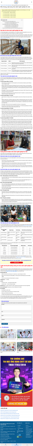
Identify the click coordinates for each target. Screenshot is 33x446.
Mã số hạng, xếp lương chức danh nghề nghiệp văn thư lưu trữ (24, 352)
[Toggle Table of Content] (21, 20)
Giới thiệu (19, 425)
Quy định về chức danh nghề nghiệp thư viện (9, 21)
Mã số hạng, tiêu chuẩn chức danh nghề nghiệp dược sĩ (24, 339)
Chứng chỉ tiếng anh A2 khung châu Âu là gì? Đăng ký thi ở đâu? (9, 413)
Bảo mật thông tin (28, 437)
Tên (2, 311)
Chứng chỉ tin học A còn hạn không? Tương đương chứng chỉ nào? (10, 415)
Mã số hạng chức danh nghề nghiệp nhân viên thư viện (12, 22)
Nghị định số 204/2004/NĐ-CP (27, 225)
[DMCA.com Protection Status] (19, 436)
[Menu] (1, 2)
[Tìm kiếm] (31, 2)
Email (3, 315)
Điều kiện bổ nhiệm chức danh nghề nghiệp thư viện (12, 25)
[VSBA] (16, 2)
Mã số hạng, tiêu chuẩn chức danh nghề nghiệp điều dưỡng (7, 352)
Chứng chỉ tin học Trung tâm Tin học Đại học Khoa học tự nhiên (9, 418)
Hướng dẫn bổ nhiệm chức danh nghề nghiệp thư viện (10, 24)
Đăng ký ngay (16, 262)
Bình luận (3, 304)
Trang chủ (2, 5)
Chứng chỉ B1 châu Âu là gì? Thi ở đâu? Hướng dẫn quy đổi (9, 410)
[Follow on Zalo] (20, 435)
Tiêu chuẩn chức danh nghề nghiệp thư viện (11, 23)
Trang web (3, 319)
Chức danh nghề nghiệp (7, 5)
